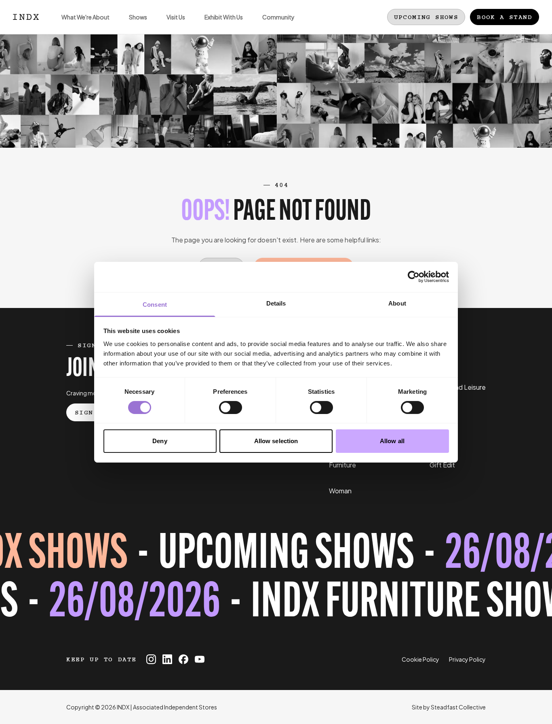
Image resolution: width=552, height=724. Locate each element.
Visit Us (175, 17)
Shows (138, 17)
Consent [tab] (155, 304)
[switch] (230, 407)
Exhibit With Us (223, 17)
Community (278, 17)
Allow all (392, 440)
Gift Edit (442, 465)
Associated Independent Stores (175, 707)
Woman (340, 490)
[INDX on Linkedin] (167, 659)
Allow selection (276, 440)
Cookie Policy (420, 659)
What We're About (85, 17)
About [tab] (397, 302)
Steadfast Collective (458, 707)
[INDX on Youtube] (199, 659)
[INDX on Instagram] (151, 659)
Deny (159, 440)
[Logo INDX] (26, 17)
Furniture (342, 465)
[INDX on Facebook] (183, 659)
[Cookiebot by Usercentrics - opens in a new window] (413, 277)
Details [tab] (276, 302)
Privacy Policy (467, 659)
